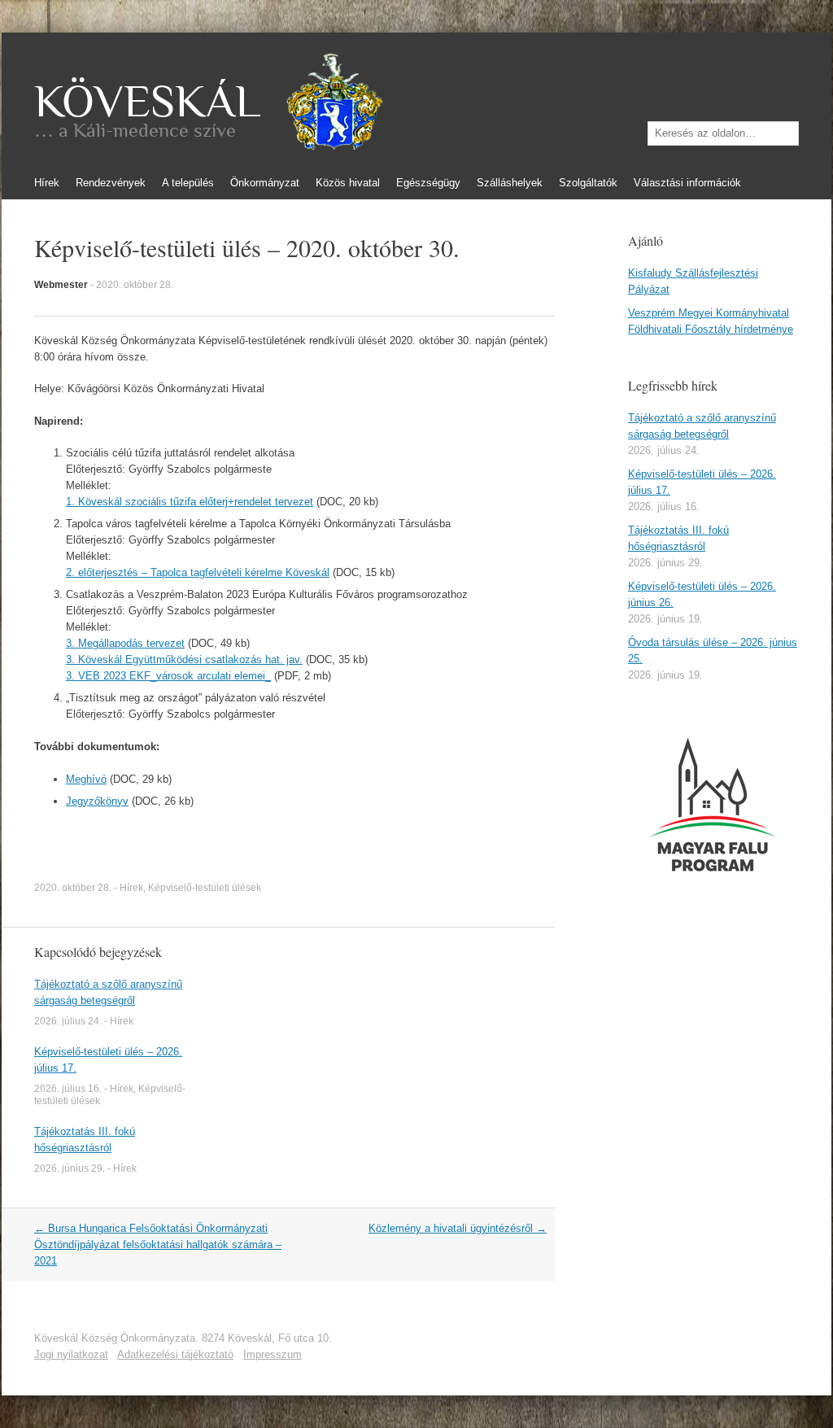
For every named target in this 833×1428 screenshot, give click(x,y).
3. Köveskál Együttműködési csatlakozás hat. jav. (184, 659)
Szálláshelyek (510, 183)
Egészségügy (428, 183)
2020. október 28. (134, 284)
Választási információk (687, 183)
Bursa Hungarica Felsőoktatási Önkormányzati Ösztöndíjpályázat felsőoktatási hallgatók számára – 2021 (157, 1244)
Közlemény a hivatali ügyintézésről (458, 1228)
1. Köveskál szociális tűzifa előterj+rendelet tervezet (189, 502)
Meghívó (86, 779)
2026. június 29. (69, 1168)
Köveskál (147, 101)
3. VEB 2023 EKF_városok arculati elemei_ (168, 676)
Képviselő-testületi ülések (204, 887)
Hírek (46, 183)
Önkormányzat (264, 183)
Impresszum (272, 1354)
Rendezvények (111, 183)
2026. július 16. (68, 1088)
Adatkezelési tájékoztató (175, 1354)
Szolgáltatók (588, 183)
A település (188, 183)
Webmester (61, 284)
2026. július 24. (68, 1021)
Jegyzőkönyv (97, 801)
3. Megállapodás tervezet (125, 643)
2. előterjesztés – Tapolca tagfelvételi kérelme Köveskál (197, 572)
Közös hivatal (348, 183)
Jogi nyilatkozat (71, 1354)
